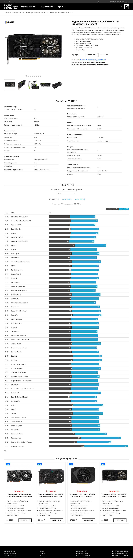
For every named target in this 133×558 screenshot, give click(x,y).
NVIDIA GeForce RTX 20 (120, 556)
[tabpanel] (33, 49)
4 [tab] (32, 76)
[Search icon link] (121, 6)
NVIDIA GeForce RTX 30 (120, 551)
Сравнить (105, 55)
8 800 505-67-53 (9, 551)
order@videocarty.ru (10, 556)
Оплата (42, 553)
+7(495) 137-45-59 (10, 553)
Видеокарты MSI (81, 551)
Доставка (43, 556)
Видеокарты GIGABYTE (83, 556)
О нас (42, 551)
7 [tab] (38, 76)
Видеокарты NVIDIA (18, 12)
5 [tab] (34, 76)
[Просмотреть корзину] (126, 6)
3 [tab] (30, 76)
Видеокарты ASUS (82, 553)
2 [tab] (28, 76)
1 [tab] (26, 76)
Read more (25, 520)
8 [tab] (40, 76)
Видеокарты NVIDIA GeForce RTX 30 (37, 12)
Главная (7, 12)
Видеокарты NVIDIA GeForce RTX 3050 (61, 12)
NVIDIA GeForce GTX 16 (120, 553)
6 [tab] (36, 76)
